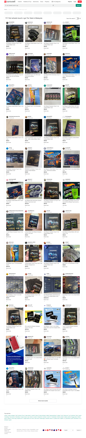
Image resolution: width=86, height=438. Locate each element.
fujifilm (61, 418)
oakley (58, 415)
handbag (7, 416)
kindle (58, 416)
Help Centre (19, 429)
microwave (12, 416)
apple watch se (27, 418)
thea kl (37, 415)
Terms (25, 430)
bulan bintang (42, 415)
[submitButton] (78, 5)
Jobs (37, 429)
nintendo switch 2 (49, 418)
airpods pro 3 (20, 418)
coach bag (14, 418)
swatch (9, 418)
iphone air (66, 415)
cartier (5, 415)
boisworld (40, 416)
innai (33, 418)
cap (28, 416)
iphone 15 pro (21, 415)
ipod (72, 418)
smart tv (49, 416)
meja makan (28, 415)
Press (28, 429)
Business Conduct (34, 430)
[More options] (6, 50)
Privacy (28, 430)
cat (69, 415)
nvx (80, 418)
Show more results (43, 400)
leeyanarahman (53, 415)
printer (62, 416)
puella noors (56, 418)
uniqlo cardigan (11, 415)
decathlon (76, 418)
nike (77, 415)
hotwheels (54, 416)
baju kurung (23, 416)
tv (64, 418)
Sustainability (32, 429)
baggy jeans (74, 416)
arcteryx (44, 416)
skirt (17, 415)
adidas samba (67, 416)
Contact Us (24, 429)
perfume (73, 415)
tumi (62, 415)
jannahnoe (68, 418)
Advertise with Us (20, 430)
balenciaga (42, 418)
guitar (10, 419)
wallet (47, 415)
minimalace (17, 416)
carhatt (33, 415)
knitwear (6, 419)
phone (31, 416)
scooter (35, 416)
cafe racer (36, 418)
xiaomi (80, 415)
